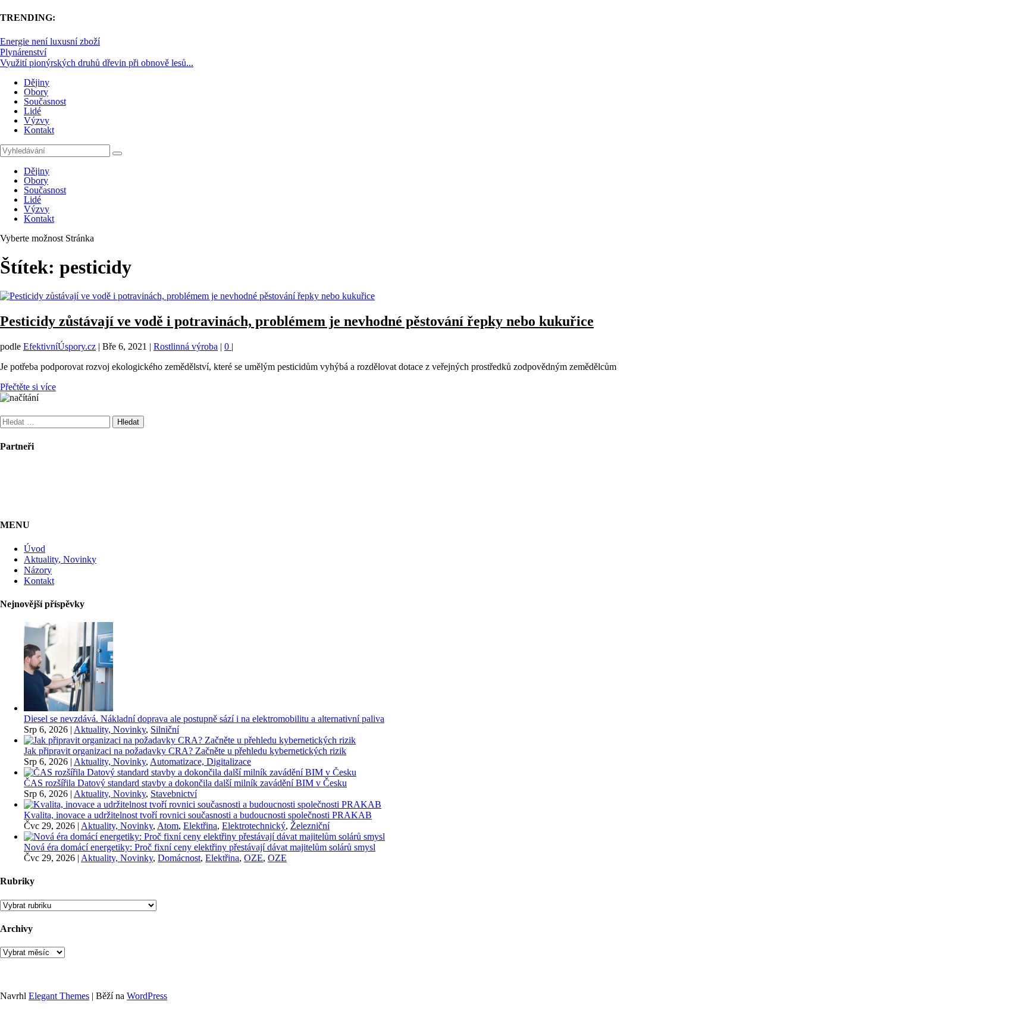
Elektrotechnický (254, 826)
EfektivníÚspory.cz (59, 346)
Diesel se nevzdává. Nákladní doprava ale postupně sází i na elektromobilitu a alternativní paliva (204, 719)
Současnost (45, 101)
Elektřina (200, 826)
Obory (36, 92)
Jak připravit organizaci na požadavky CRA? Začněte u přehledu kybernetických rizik (185, 751)
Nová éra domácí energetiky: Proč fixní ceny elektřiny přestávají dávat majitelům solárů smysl (199, 847)
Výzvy (36, 120)
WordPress (147, 996)
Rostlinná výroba (185, 346)
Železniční (310, 826)
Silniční (165, 729)
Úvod (34, 549)
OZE (253, 858)
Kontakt (39, 130)
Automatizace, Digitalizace (200, 761)
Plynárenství (23, 52)
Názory (38, 570)
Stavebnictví (174, 794)
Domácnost (179, 858)
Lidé (32, 111)
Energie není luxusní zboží (50, 41)
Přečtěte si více (28, 387)
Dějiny (36, 82)
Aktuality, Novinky (60, 559)
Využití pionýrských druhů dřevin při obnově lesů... (96, 63)
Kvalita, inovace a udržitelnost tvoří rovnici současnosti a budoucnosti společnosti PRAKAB (198, 815)
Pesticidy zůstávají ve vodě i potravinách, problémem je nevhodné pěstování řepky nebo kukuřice (297, 321)
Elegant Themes (59, 996)
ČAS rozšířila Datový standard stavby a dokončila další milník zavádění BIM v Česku (185, 783)
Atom (167, 826)
